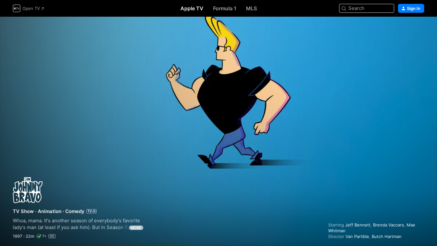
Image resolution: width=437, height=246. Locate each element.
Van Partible (357, 236)
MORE (136, 228)
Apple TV (191, 8)
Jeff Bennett (357, 224)
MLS (251, 8)
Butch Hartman (386, 236)
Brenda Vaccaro (388, 224)
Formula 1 (224, 8)
